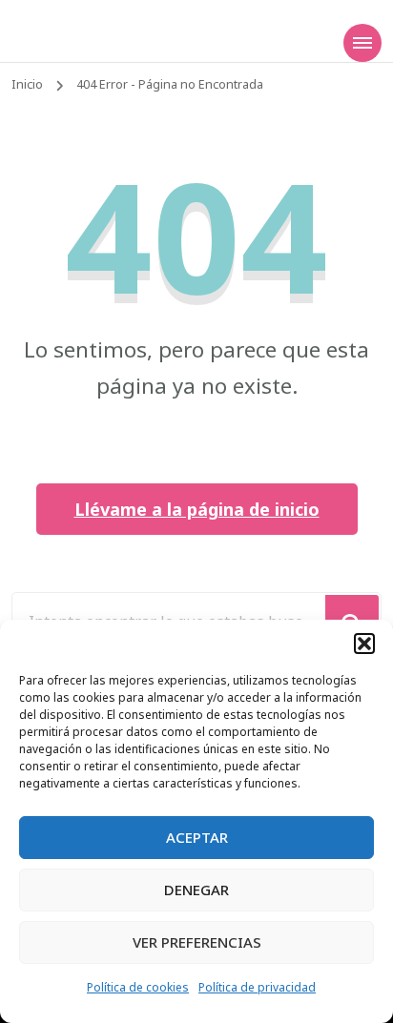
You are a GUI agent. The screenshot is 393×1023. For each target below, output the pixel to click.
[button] (364, 643)
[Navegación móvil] (362, 43)
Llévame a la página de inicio (197, 509)
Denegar (196, 889)
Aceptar (197, 837)
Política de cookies (138, 987)
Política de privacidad (257, 987)
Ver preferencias (197, 941)
